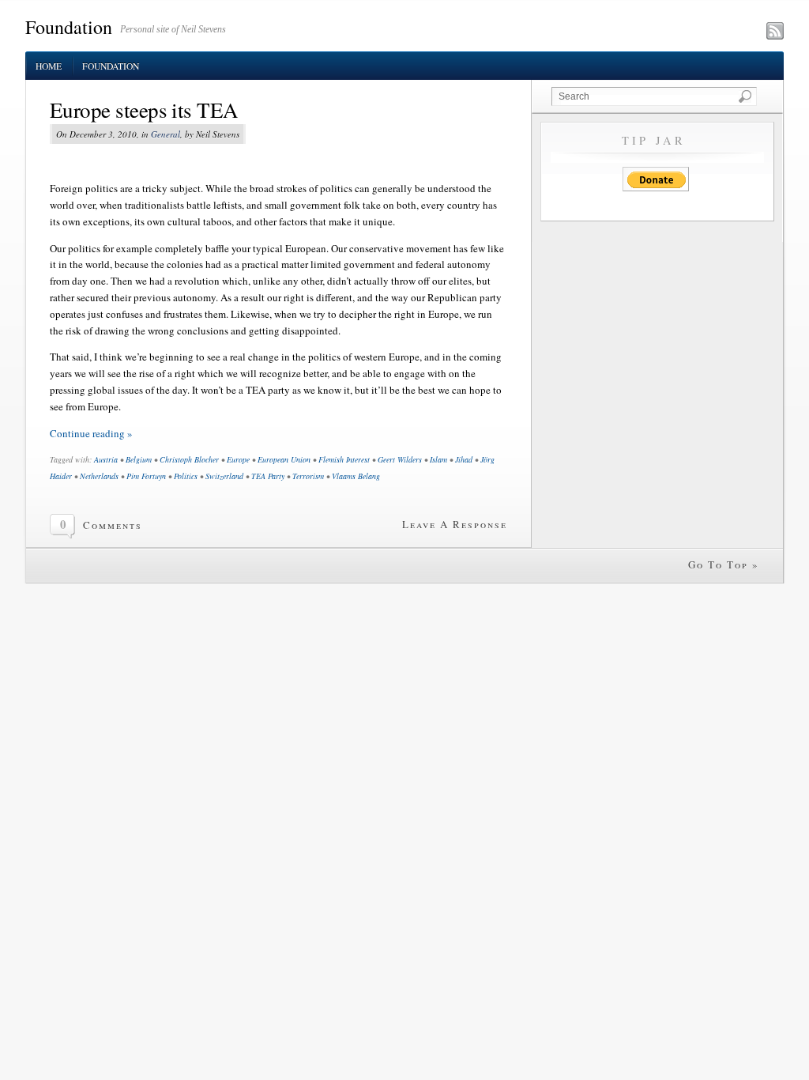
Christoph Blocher (189, 459)
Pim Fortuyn (146, 475)
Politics (186, 475)
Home (49, 66)
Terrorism (308, 475)
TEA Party (267, 475)
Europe (238, 459)
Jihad (463, 459)
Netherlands (99, 475)
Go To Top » (723, 564)
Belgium (139, 459)
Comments (112, 525)
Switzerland (224, 475)
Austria (106, 459)
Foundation (68, 27)
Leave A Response (454, 524)
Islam (438, 459)
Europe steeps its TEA (144, 110)
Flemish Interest (344, 459)
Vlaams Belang (356, 475)
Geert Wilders (400, 459)
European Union (284, 459)
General (165, 134)
